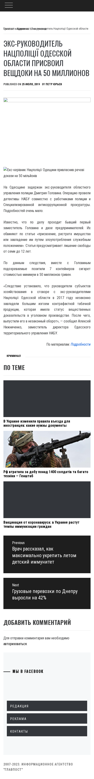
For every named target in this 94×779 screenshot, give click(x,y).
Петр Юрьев (54, 84)
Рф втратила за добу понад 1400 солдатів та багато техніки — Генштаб (45, 474)
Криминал (14, 356)
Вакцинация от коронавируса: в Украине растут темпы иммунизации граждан (41, 524)
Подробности (81, 344)
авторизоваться (15, 644)
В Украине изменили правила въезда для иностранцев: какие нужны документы (36, 423)
